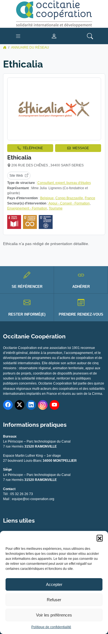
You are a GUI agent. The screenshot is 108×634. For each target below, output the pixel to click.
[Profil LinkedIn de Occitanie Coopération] (31, 405)
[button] (99, 538)
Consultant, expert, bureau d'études (64, 183)
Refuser (54, 599)
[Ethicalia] (54, 109)
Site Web (16, 176)
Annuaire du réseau (30, 47)
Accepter (54, 584)
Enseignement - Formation (27, 208)
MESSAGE (81, 148)
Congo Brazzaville (69, 198)
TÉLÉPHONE (33, 148)
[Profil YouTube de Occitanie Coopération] (54, 405)
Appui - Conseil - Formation (69, 203)
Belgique (47, 198)
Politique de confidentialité (51, 627)
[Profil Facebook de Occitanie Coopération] (8, 405)
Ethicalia (19, 157)
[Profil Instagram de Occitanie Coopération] (43, 405)
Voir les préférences (54, 615)
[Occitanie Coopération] (54, 13)
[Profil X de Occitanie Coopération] (19, 405)
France (90, 198)
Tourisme (56, 208)
